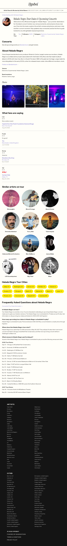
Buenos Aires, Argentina (40, 524)
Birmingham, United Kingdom (42, 476)
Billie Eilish (9, 453)
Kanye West (10, 465)
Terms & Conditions (14, 537)
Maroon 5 (9, 419)
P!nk (8, 459)
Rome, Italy (37, 501)
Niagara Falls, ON (11, 507)
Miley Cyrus (37, 407)
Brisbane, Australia (39, 522)
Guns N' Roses (38, 436)
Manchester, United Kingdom (10, 143)
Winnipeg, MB (10, 488)
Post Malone (37, 409)
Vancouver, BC (10, 505)
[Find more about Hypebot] (33, 4)
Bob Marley (37, 463)
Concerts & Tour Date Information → (12, 306)
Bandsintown (24, 45)
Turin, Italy (37, 499)
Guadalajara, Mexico (12, 515)
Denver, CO (30, 286)
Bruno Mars (9, 411)
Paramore (9, 463)
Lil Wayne (37, 411)
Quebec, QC (10, 494)
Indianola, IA (10, 478)
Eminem (9, 409)
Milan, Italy (37, 497)
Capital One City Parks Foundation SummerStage (18, 124)
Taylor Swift (9, 407)
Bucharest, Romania (39, 505)
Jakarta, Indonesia (39, 520)
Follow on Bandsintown (9, 64)
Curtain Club (6, 175)
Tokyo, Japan (37, 518)
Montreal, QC (10, 509)
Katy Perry (9, 415)
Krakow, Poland (38, 503)
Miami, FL (49, 291)
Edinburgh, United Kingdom (13, 524)
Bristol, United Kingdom (12, 526)
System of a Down (39, 426)
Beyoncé (9, 436)
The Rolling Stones (39, 457)
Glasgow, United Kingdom (41, 478)
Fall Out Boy (37, 434)
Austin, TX (59, 291)
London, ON (9, 497)
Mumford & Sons (38, 438)
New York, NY (10, 476)
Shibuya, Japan (38, 515)
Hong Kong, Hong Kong (40, 513)
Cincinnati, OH (19, 296)
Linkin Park (9, 430)
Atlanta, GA (39, 291)
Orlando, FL (53, 286)
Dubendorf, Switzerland (40, 509)
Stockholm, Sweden (39, 507)
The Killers (37, 444)
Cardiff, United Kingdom (12, 520)
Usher (8, 461)
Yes (3, 141)
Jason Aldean (38, 465)
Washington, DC (18, 286)
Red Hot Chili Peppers (12, 432)
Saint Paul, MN (10, 482)
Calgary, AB (10, 492)
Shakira (36, 447)
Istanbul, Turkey (38, 511)
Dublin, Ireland (38, 494)
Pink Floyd (37, 430)
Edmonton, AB (10, 511)
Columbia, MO (43, 296)
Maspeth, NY (31, 296)
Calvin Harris (38, 459)
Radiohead (37, 442)
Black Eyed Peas (38, 453)
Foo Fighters (37, 421)
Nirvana (36, 419)
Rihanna (9, 434)
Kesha (36, 451)
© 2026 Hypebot (13, 531)
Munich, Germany (39, 490)
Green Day (9, 447)
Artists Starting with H (8, 15)
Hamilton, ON (10, 490)
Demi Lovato (37, 440)
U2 (7, 442)
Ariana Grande (10, 451)
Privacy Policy (12, 540)
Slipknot (36, 461)
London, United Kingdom (12, 522)
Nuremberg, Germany (40, 488)
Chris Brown (37, 413)
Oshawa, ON (10, 499)
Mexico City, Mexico (11, 513)
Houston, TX (7, 291)
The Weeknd (10, 440)
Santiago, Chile (38, 526)
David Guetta (38, 432)
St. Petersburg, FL (11, 486)
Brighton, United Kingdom (41, 480)
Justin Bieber (10, 428)
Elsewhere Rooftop (8, 158)
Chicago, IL (18, 291)
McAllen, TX (41, 286)
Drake (8, 413)
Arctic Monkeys (38, 428)
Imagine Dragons (11, 449)
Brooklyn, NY (5, 160)
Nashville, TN (10, 484)
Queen (8, 468)
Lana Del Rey (38, 415)
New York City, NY (7, 126)
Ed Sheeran (9, 421)
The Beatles (9, 438)
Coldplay (9, 417)
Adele (8, 423)
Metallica (9, 444)
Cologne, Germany (39, 486)
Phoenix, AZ (7, 296)
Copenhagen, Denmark (40, 484)
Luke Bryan (37, 455)
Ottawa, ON (10, 501)
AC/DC (36, 423)
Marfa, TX (28, 291)
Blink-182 (37, 449)
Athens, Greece (38, 492)
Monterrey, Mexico (11, 518)
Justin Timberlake (39, 417)
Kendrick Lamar (11, 457)
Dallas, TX (5, 177)
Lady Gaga (9, 426)
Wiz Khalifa (37, 468)
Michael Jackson (11, 455)
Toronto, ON (9, 503)
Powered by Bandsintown (16, 534)
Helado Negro (19, 15)
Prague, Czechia (38, 482)
